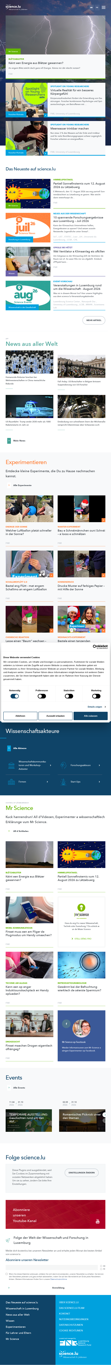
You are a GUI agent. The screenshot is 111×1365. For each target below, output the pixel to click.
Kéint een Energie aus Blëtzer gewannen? (36, 63)
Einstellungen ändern (82, 1172)
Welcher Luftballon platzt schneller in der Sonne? (28, 532)
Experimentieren (16, 1327)
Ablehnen (20, 716)
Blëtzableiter (16, 59)
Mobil (19, 928)
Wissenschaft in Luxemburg (22, 1308)
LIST (60, 236)
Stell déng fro (83, 938)
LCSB (69, 239)
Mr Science (12, 1339)
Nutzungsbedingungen (73, 1319)
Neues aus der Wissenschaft (69, 213)
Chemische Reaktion (17, 637)
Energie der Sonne (16, 526)
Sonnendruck (66, 582)
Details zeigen (95, 707)
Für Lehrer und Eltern (18, 1333)
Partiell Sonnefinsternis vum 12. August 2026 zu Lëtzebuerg (79, 185)
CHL (75, 239)
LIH (80, 236)
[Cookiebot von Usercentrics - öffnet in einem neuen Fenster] (95, 647)
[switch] (42, 696)
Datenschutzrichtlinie (58, 1279)
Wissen (10, 1321)
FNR (11, 74)
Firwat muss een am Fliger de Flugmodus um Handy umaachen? (29, 933)
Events (14, 1077)
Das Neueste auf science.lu (22, 1302)
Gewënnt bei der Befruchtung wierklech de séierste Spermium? (79, 988)
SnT (55, 236)
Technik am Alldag (16, 983)
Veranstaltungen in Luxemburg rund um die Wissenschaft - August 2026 (77, 287)
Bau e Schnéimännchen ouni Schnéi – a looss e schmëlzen (81, 532)
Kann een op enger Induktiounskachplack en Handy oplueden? (27, 990)
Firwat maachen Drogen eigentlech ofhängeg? (29, 1047)
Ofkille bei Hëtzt (62, 247)
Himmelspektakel (63, 179)
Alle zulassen (90, 716)
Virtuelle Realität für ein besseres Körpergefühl (72, 92)
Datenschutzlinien (71, 1325)
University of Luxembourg (68, 113)
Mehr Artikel (93, 320)
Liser (75, 236)
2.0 (16, 582)
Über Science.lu (69, 1302)
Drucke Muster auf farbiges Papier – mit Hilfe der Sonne (81, 587)
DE (91, 7)
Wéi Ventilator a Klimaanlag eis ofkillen (79, 251)
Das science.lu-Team (71, 1308)
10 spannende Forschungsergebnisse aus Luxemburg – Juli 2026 (78, 219)
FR (97, 7)
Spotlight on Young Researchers (69, 86)
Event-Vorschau (62, 281)
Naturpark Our (88, 301)
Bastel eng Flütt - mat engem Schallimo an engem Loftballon (26, 587)
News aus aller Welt (32, 344)
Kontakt (64, 1313)
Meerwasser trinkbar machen (69, 128)
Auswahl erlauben (55, 716)
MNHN (89, 304)
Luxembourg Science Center (66, 301)
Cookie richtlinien (71, 1330)
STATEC (67, 236)
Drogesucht (13, 1041)
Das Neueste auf (31, 169)
